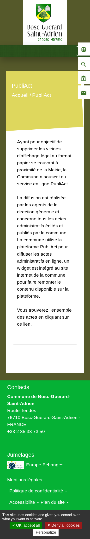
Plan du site (53, 502)
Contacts (18, 387)
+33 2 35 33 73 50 (26, 431)
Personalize (46, 532)
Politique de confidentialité (36, 490)
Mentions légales (24, 479)
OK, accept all (27, 525)
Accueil (20, 95)
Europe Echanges (45, 464)
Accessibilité (22, 502)
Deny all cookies (65, 525)
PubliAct (41, 95)
